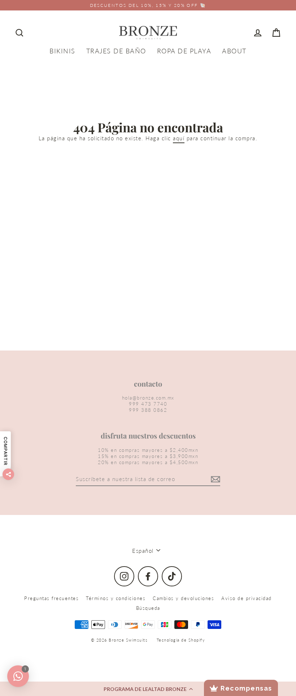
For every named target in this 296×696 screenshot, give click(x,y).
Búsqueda (148, 608)
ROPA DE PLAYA (184, 51)
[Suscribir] (214, 479)
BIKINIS (62, 51)
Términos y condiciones (115, 598)
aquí (178, 138)
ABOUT (234, 51)
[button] (148, 689)
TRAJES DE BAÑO (116, 51)
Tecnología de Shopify (181, 640)
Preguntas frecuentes (51, 598)
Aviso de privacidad (246, 598)
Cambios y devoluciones (183, 598)
